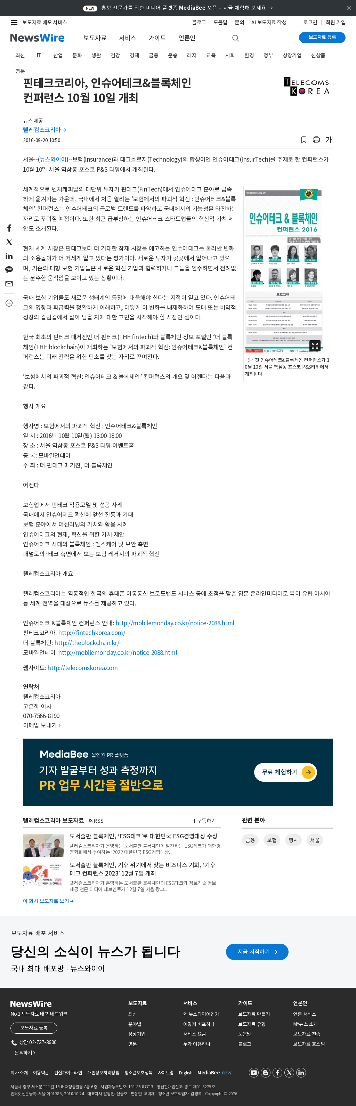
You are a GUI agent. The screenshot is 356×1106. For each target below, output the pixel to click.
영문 (20, 71)
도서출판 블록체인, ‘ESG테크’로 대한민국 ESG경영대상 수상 (144, 836)
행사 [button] (293, 840)
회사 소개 (19, 1073)
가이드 (157, 38)
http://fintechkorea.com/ (91, 633)
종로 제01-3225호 (199, 1086)
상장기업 (292, 55)
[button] (304, 140)
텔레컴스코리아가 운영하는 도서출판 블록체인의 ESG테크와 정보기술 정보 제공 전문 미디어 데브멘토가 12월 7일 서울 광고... (143, 886)
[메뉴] (15, 22)
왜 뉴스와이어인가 (201, 1014)
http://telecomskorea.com (82, 668)
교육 (211, 55)
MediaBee (208, 1073)
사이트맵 (166, 1073)
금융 (153, 55)
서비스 (127, 38)
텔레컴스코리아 (44, 130)
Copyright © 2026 (221, 1093)
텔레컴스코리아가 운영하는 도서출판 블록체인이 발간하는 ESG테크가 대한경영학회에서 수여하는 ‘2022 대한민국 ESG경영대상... (145, 849)
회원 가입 (336, 22)
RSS (99, 821)
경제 (134, 55)
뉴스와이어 (53, 159)
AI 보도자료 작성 (268, 22)
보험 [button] (271, 840)
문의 (239, 22)
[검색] (235, 38)
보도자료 (94, 38)
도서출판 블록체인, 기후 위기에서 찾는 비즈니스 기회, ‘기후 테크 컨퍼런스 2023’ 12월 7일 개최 (142, 869)
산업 (58, 55)
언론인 (187, 38)
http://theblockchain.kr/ (86, 643)
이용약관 (41, 1073)
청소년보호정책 (138, 1073)
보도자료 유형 (252, 1024)
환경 (249, 55)
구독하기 (206, 821)
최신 (20, 55)
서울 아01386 (50, 1093)
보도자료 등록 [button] (34, 1028)
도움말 (220, 22)
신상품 (318, 55)
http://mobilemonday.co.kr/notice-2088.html (174, 623)
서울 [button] (314, 840)
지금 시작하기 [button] (254, 951)
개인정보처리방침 (103, 1073)
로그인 (310, 22)
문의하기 (25, 1053)
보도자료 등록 (322, 37)
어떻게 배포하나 (199, 1024)
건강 (115, 55)
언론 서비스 (304, 1014)
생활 (96, 55)
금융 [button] (250, 840)
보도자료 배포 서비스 (44, 22)
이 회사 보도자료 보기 (48, 901)
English (186, 1073)
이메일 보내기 (41, 725)
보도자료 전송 (307, 1034)
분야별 (134, 1024)
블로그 (199, 22)
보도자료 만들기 (254, 1014)
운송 (172, 55)
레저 (191, 55)
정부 (268, 55)
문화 (77, 55)
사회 (230, 55)
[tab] (153, 1003)
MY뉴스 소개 (305, 1024)
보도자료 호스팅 (309, 1044)
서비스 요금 (194, 1034)
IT (39, 55)
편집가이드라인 (68, 1073)
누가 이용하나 (197, 1044)
